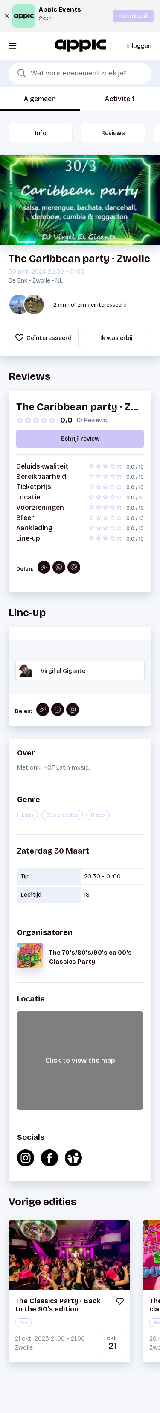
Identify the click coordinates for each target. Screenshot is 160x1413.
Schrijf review (80, 438)
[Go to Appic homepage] (80, 45)
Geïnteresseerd (48, 338)
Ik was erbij (116, 338)
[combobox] (80, 74)
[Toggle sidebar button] (13, 45)
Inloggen (139, 46)
